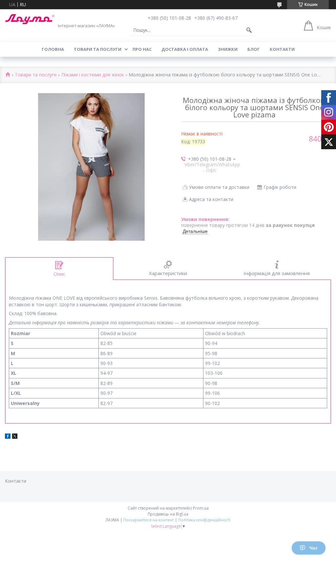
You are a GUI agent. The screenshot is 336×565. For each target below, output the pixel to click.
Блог (253, 49)
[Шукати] (249, 30)
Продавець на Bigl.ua (168, 514)
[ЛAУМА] (29, 19)
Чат (313, 548)
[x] (14, 437)
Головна (53, 49)
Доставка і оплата (184, 49)
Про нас (142, 49)
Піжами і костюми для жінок (92, 75)
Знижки (228, 49)
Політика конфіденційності (204, 520)
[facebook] (7, 437)
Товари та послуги (97, 49)
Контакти (282, 49)
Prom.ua (201, 508)
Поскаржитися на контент (148, 520)
